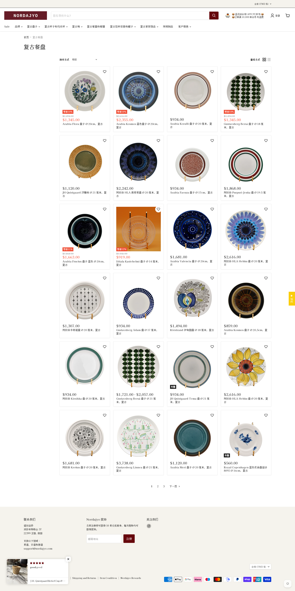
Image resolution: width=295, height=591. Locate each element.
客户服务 (183, 26)
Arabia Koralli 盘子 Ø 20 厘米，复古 (191, 125)
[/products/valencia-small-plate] (192, 229)
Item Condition (108, 578)
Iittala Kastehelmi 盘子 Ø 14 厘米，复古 (138, 263)
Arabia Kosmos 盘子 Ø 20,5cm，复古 (245, 331)
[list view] (269, 59)
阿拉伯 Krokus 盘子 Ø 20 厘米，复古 (84, 467)
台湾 (261, 3)
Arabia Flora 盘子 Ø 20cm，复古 (82, 124)
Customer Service (58, 578)
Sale (7, 26)
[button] (104, 71)
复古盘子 (32, 26)
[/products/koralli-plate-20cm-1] (192, 91)
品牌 (18, 26)
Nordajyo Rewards (131, 578)
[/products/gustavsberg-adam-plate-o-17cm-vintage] (138, 298)
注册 (129, 538)
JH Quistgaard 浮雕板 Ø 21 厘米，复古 (84, 194)
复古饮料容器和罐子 (122, 26)
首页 (26, 37)
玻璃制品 (168, 26)
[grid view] (264, 59)
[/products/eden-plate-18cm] (192, 298)
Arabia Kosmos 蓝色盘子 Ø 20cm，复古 (138, 125)
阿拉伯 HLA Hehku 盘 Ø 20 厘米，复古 (246, 262)
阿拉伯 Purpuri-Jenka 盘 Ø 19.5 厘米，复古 (245, 194)
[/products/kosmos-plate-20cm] (246, 298)
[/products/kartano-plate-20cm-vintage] (84, 298)
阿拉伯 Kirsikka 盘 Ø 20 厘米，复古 (83, 398)
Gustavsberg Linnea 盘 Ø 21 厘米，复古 (138, 468)
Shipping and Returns (84, 578)
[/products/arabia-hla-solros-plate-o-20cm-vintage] (246, 366)
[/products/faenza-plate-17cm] (192, 160)
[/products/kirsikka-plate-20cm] (84, 366)
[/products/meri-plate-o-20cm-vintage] (192, 435)
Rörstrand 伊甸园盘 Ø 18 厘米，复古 (192, 330)
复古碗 (76, 26)
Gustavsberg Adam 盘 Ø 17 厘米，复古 (137, 331)
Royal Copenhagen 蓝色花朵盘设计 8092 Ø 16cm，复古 (245, 468)
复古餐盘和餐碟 (96, 26)
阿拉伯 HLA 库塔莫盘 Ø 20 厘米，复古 (137, 194)
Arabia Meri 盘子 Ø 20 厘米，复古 (191, 467)
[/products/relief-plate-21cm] (84, 160)
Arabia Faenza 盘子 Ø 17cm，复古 (191, 192)
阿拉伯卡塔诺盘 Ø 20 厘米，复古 (81, 330)
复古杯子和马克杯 (55, 26)
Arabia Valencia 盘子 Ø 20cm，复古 (191, 262)
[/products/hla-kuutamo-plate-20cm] (138, 160)
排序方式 (64, 59)
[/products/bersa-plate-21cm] (138, 366)
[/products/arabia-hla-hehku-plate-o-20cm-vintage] (246, 229)
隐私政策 (40, 578)
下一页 (173, 486)
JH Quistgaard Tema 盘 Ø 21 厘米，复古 (189, 400)
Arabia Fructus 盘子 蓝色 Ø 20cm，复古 (84, 263)
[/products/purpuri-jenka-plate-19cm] (246, 160)
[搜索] (214, 15)
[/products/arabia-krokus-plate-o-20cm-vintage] (84, 435)
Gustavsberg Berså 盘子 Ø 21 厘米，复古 (136, 400)
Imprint (28, 578)
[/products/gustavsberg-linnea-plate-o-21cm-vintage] (138, 435)
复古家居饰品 (148, 26)
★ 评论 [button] (292, 298)
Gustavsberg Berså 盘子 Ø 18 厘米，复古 (243, 125)
